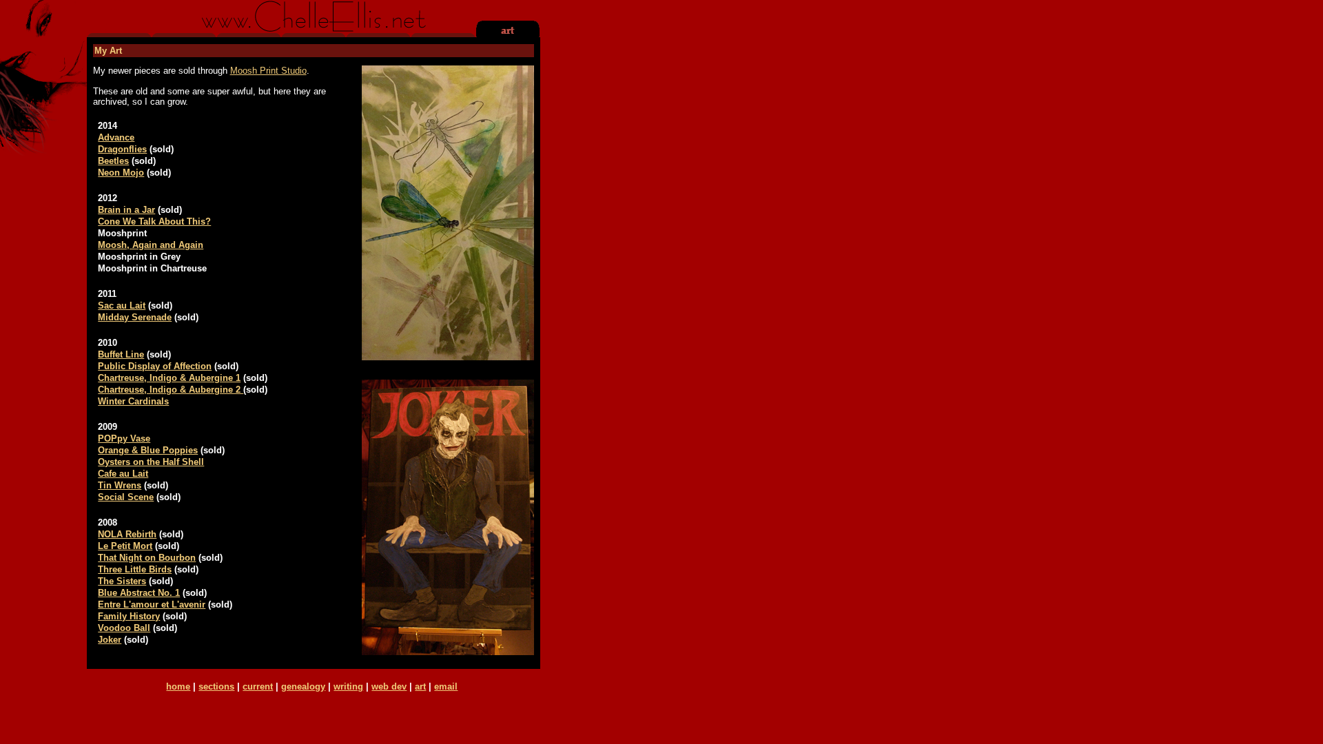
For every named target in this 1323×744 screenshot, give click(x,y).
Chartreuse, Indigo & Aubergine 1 (169, 378)
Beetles (113, 161)
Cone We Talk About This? (154, 221)
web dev (389, 686)
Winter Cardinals (133, 401)
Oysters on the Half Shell (151, 462)
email (446, 686)
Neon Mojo (121, 172)
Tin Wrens (119, 485)
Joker (109, 639)
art (420, 686)
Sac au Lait (121, 305)
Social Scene (126, 497)
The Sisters (122, 581)
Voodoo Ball (124, 628)
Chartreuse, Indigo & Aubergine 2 (170, 389)
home (178, 686)
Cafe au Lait (123, 473)
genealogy (303, 686)
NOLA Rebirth (127, 534)
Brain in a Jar (126, 210)
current (258, 686)
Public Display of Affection (155, 366)
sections (216, 686)
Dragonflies (122, 149)
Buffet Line (121, 354)
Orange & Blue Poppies (148, 450)
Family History (129, 616)
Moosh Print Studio (268, 70)
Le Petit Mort (125, 546)
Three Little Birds (135, 569)
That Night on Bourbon (147, 557)
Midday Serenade (135, 317)
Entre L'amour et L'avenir (151, 604)
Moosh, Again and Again (150, 245)
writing (348, 686)
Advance (116, 137)
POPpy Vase (124, 438)
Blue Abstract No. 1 (139, 593)
